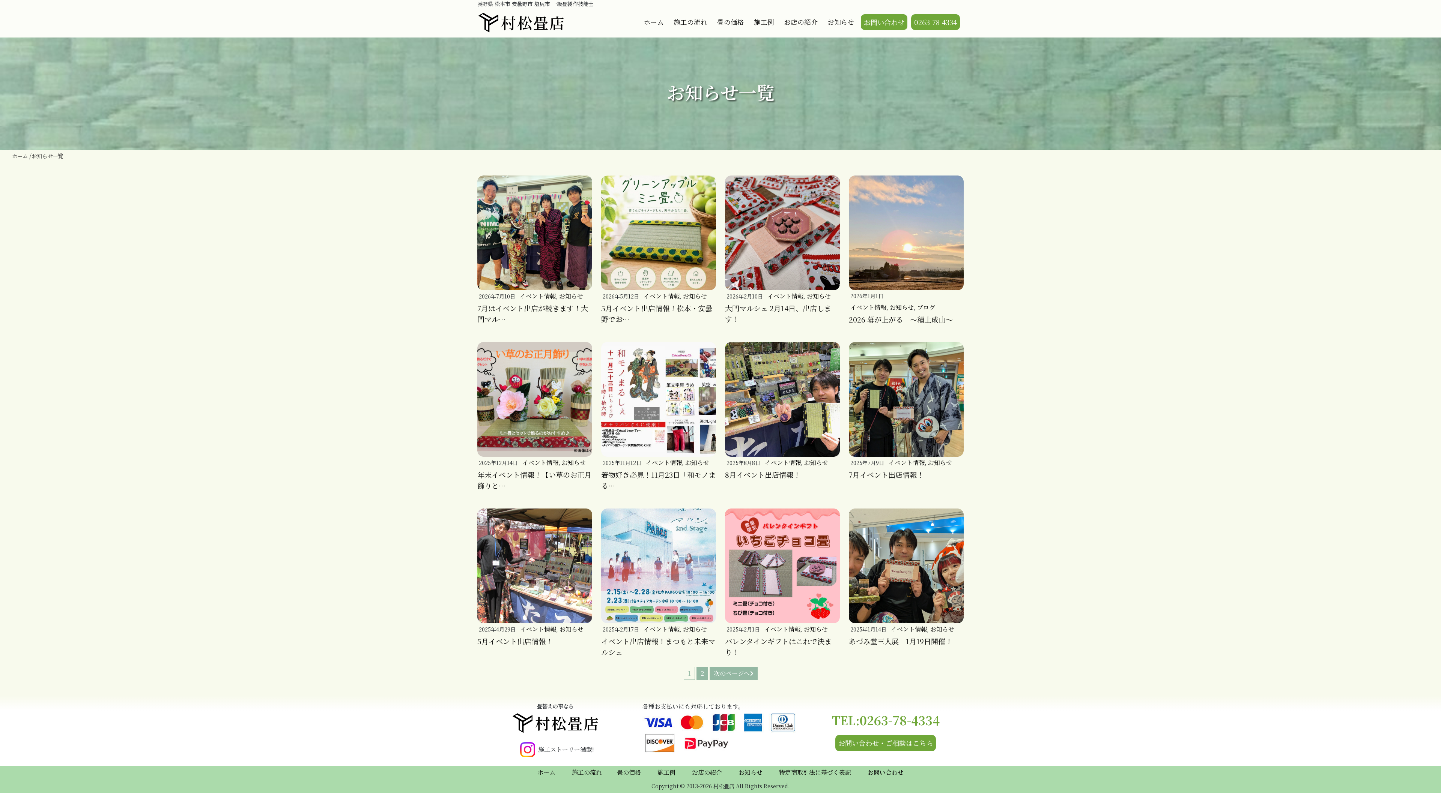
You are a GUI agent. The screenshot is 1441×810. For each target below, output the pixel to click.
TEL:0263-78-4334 (886, 720)
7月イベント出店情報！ (886, 475)
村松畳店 (533, 22)
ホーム (654, 22)
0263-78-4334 (935, 22)
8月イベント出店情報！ (762, 475)
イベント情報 (538, 296)
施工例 (764, 22)
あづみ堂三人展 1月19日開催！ (900, 641)
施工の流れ (690, 22)
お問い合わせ (884, 22)
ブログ (926, 307)
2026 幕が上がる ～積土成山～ (901, 319)
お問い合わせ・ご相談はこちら (885, 743)
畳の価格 (730, 22)
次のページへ (732, 673)
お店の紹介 (801, 22)
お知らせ (840, 22)
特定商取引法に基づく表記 (815, 772)
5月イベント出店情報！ (515, 641)
